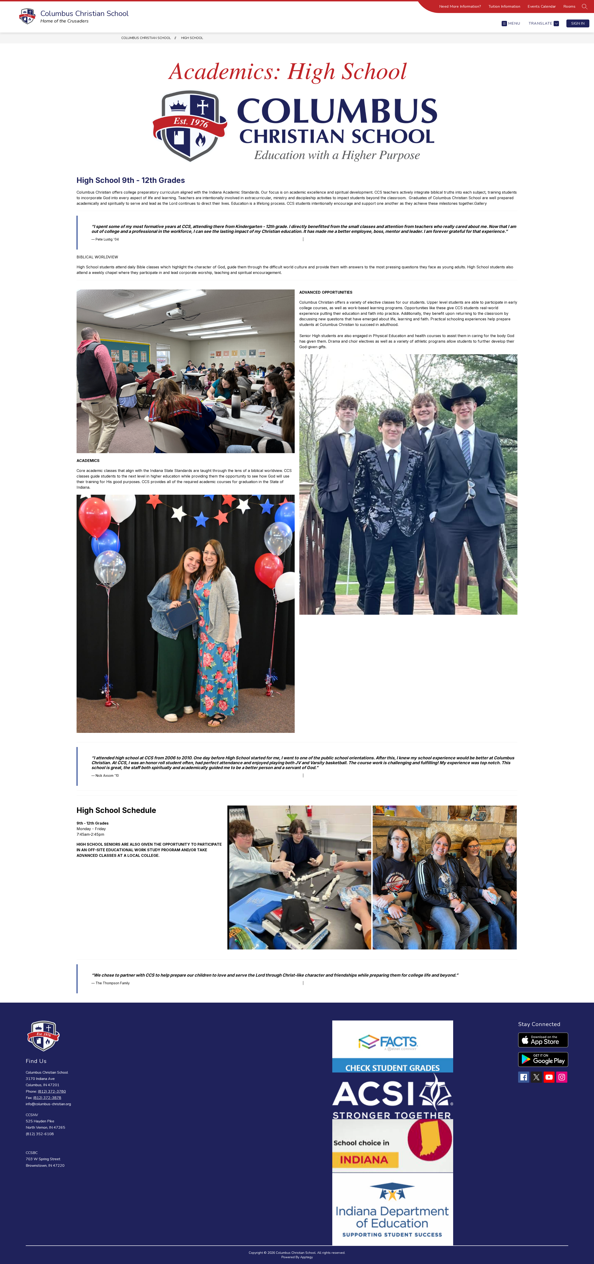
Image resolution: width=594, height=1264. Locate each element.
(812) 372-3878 (47, 1097)
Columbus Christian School (146, 38)
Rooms (569, 6)
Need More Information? (460, 6)
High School (192, 38)
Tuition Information (504, 6)
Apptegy (306, 1257)
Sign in (577, 23)
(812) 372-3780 (52, 1091)
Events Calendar (542, 6)
